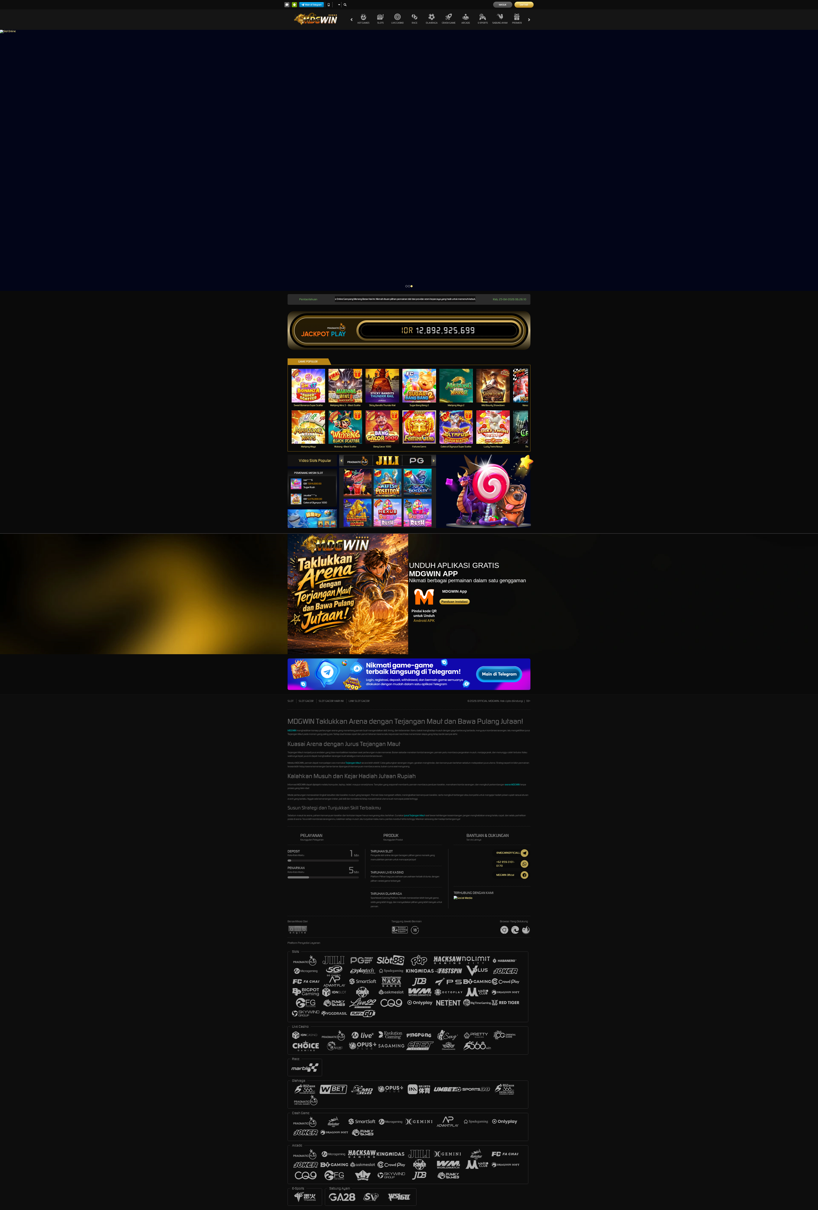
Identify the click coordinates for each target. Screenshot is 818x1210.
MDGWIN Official (505, 875)
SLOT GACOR (306, 701)
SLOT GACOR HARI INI (331, 701)
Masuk (502, 4)
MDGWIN (292, 730)
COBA (360, 478)
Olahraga (432, 22)
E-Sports (483, 22)
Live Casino (397, 22)
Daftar (524, 4)
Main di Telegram (313, 4)
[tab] (358, 460)
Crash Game (448, 22)
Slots (380, 22)
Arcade (465, 22)
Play (338, 334)
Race (414, 22)
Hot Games (363, 22)
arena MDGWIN (512, 784)
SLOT (291, 701)
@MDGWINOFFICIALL (508, 852)
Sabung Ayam (499, 22)
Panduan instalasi (454, 601)
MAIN (311, 385)
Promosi (517, 22)
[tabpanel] (409, 160)
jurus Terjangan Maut (414, 815)
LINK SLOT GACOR (359, 701)
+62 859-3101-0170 (505, 864)
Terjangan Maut (353, 762)
